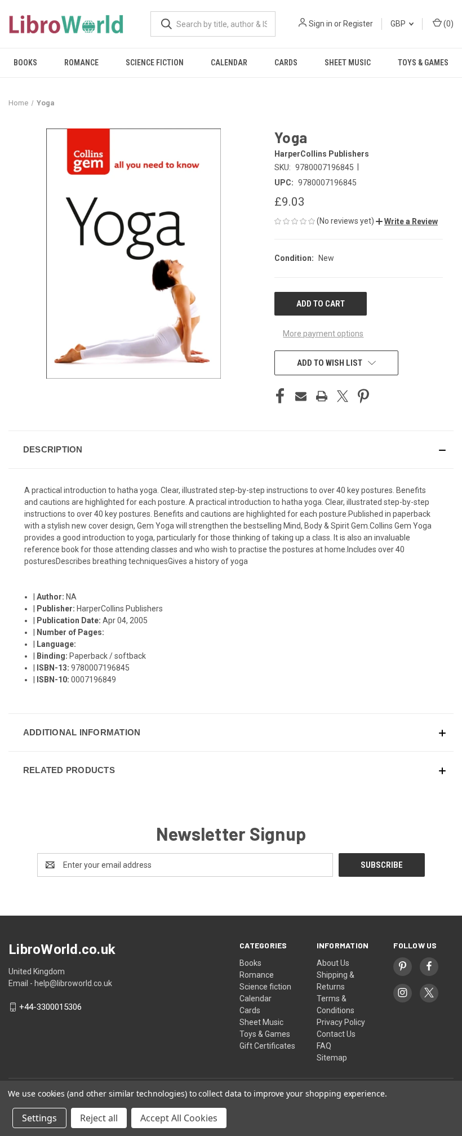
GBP (398, 23)
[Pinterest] (363, 396)
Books (25, 62)
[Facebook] (280, 396)
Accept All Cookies (178, 1118)
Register (358, 23)
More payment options (323, 333)
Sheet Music (348, 62)
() (448, 23)
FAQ (324, 1045)
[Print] (321, 396)
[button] (407, 221)
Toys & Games (423, 62)
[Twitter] (342, 396)
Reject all (99, 1118)
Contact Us (336, 1034)
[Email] (300, 396)
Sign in (320, 23)
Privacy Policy (341, 1022)
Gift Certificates (267, 1045)
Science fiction (155, 62)
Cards (285, 62)
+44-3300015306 (50, 1007)
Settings (39, 1118)
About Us (333, 963)
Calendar (229, 62)
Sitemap (332, 1057)
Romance (81, 62)
